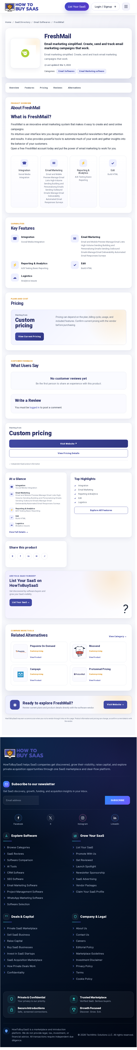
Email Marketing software (91, 71)
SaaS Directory (22, 22)
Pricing (44, 87)
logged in (35, 407)
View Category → (117, 636)
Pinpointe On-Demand (42, 646)
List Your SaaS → (20, 602)
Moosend (94, 646)
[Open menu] (126, 6)
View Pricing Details (68, 453)
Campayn (35, 669)
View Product (35, 657)
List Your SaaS (77, 6)
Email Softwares (42, 22)
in (29, 556)
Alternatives (74, 87)
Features (29, 87)
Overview (14, 87)
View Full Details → (18, 532)
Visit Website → (115, 704)
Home (8, 22)
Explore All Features (101, 510)
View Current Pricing (29, 336)
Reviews (57, 87)
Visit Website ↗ (68, 443)
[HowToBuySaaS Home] (22, 7)
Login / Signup (103, 6)
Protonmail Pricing (100, 669)
